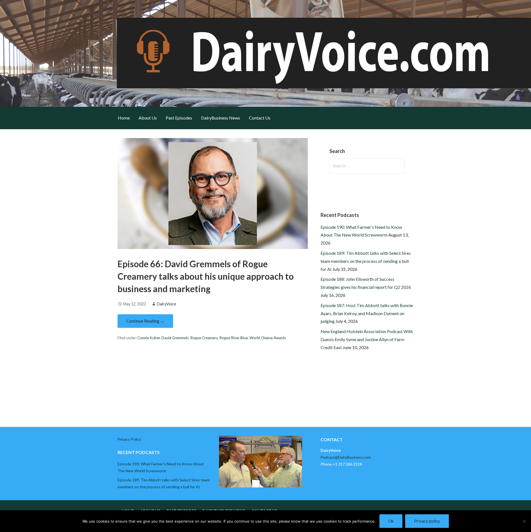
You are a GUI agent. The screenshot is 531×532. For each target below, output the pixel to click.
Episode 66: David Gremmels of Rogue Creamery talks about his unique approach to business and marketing (206, 276)
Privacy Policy (129, 439)
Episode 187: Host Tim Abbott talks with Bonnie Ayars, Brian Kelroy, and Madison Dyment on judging (367, 313)
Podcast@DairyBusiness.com (346, 457)
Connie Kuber (148, 338)
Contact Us (259, 117)
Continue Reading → (145, 320)
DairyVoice (166, 304)
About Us (148, 117)
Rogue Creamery (204, 338)
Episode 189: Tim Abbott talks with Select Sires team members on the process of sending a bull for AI (366, 261)
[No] (524, 521)
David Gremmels (175, 338)
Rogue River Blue (233, 338)
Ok (391, 520)
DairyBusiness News (220, 117)
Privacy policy (427, 520)
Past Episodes (179, 117)
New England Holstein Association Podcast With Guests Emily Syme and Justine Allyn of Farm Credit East (367, 339)
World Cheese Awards (267, 338)
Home (124, 117)
